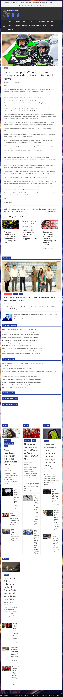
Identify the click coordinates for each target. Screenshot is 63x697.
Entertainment (34, 26)
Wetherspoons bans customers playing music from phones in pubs (20, 376)
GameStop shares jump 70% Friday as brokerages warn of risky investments (56, 541)
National (32, 22)
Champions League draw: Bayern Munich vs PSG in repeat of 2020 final (31, 451)
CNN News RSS (9, 393)
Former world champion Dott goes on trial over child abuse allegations (21, 382)
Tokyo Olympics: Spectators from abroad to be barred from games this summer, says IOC (31, 485)
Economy (50, 22)
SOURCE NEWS (8, 203)
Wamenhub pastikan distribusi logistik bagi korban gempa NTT (19, 329)
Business (42, 22)
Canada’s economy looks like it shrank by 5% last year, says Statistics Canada (56, 518)
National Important (9, 443)
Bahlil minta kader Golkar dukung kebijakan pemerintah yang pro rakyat (22, 348)
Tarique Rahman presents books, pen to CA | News (39, 2)
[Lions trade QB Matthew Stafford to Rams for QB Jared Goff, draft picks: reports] (28, 541)
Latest (18, 22)
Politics (17, 26)
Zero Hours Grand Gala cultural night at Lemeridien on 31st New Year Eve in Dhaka (31, 299)
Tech (44, 26)
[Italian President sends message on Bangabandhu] (6, 534)
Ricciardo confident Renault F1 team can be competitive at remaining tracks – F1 (11, 237)
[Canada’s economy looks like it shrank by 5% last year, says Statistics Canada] (48, 520)
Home (9, 22)
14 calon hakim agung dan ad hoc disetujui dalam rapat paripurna (20, 332)
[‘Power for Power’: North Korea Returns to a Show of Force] (7, 499)
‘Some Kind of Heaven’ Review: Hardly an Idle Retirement (44, 210)
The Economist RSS (11, 404)
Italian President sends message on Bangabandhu (15, 532)
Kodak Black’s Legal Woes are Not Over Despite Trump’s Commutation (16, 210)
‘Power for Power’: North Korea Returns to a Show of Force (16, 496)
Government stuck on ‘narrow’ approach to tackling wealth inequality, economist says (15, 673)
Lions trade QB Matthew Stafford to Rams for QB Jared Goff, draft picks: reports (36, 539)
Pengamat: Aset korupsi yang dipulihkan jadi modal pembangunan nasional (23, 351)
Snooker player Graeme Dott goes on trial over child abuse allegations (21, 379)
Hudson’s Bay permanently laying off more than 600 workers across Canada (55, 496)
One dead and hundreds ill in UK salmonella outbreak (17, 366)
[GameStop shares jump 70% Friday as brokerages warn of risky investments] (47, 543)
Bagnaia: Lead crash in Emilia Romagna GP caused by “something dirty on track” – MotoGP (49, 238)
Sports (24, 26)
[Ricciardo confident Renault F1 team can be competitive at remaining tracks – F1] (10, 221)
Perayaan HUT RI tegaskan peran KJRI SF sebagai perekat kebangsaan (21, 334)
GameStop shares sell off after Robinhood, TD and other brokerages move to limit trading (51, 455)
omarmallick (18, 82)
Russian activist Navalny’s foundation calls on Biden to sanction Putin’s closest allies (35, 315)
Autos (6, 68)
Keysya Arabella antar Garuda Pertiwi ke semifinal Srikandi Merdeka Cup (22, 353)
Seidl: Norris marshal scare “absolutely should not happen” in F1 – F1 (30, 234)
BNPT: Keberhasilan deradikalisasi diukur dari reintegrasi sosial (19, 340)
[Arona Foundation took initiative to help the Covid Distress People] (11, 433)
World (24, 22)
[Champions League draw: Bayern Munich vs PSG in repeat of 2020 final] (31, 433)
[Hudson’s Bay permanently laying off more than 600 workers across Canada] (47, 498)
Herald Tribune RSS (11, 399)
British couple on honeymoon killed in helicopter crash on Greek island (21, 374)
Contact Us (11, 29)
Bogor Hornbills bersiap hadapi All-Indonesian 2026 (16, 345)
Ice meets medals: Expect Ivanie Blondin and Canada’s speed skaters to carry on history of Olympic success (36, 508)
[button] (12, 22)
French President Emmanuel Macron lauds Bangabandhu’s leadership (14, 518)
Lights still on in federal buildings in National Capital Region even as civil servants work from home (11, 588)
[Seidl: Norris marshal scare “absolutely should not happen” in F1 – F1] (30, 221)
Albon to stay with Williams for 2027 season (14, 387)
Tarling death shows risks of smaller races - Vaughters (17, 368)
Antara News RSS (10, 325)
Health (10, 26)
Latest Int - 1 (7, 440)
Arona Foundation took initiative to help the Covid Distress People (10, 457)
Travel (53, 26)
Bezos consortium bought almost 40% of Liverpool (16, 385)
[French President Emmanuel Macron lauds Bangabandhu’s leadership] (5, 519)
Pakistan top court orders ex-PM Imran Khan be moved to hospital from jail (22, 363)
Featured (15, 294)
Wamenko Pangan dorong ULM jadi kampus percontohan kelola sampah (22, 343)
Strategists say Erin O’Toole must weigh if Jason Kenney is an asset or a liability (16, 630)
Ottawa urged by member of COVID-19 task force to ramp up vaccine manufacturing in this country (15, 653)
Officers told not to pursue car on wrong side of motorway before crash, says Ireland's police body (29, 371)
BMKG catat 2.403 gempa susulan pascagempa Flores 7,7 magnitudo (21, 337)
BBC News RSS (9, 359)
